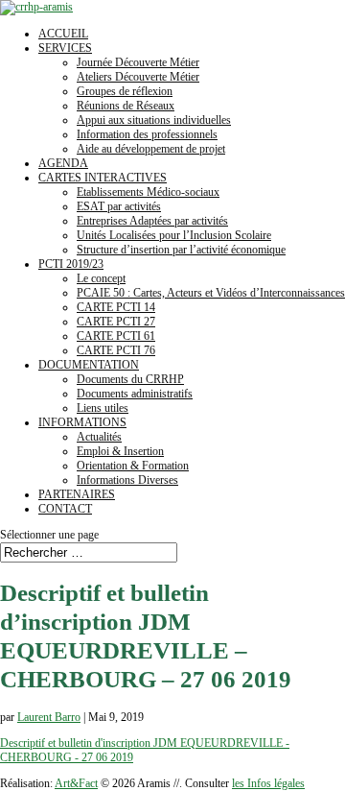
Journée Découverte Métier (138, 62)
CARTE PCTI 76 (116, 350)
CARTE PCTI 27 (116, 321)
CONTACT (65, 508)
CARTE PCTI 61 (116, 336)
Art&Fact (76, 783)
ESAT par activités (119, 206)
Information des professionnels (147, 134)
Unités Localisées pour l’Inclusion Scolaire (174, 235)
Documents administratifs (135, 393)
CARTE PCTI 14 (116, 307)
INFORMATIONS (82, 422)
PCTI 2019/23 (71, 264)
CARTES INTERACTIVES (102, 177)
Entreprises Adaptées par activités (152, 221)
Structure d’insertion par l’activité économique (181, 249)
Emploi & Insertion (120, 451)
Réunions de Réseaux (125, 105)
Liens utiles (102, 408)
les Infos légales (268, 783)
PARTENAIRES (76, 494)
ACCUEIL (63, 33)
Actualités (99, 436)
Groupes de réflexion (124, 91)
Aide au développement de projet (151, 149)
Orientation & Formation (133, 465)
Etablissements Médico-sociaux (148, 192)
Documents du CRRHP (130, 379)
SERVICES (65, 48)
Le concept (101, 278)
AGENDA (63, 163)
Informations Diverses (127, 480)
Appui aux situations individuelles (154, 120)
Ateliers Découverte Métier (138, 77)
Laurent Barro (48, 717)
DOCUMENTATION (88, 365)
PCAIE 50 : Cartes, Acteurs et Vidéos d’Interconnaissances (211, 293)
